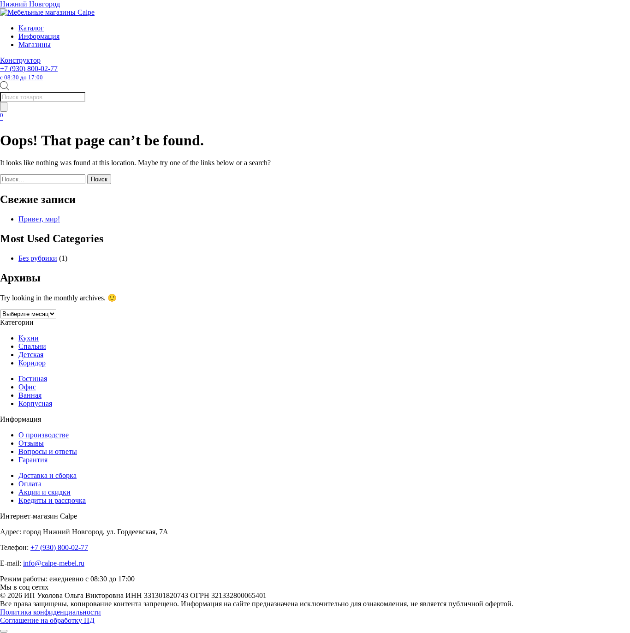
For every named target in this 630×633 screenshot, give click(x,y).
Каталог (31, 28)
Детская (30, 354)
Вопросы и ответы (47, 451)
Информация (38, 36)
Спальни (32, 346)
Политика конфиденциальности (50, 612)
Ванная (30, 395)
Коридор (32, 363)
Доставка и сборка (47, 475)
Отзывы (31, 443)
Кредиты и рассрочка (52, 500)
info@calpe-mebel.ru (53, 563)
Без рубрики (37, 258)
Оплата (30, 484)
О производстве (43, 435)
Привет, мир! (39, 219)
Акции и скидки (44, 492)
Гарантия (33, 460)
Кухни (28, 338)
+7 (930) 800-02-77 (29, 73)
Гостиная (32, 378)
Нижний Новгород (30, 4)
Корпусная (35, 403)
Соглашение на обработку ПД (47, 620)
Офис (27, 387)
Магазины (34, 44)
